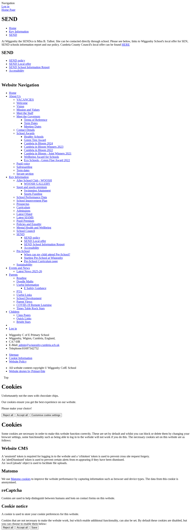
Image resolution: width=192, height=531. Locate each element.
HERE (126, 44)
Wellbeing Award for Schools (41, 156)
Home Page (8, 9)
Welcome (22, 103)
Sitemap (14, 354)
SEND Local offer (20, 63)
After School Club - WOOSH (34, 180)
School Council (25, 230)
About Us (15, 96)
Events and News (19, 268)
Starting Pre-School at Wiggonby (43, 257)
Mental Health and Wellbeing (33, 227)
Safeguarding (24, 167)
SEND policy (17, 60)
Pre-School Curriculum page (41, 261)
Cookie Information (20, 358)
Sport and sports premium (31, 187)
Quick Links (23, 318)
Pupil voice (23, 163)
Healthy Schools (34, 136)
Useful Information (27, 284)
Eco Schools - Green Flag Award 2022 (47, 160)
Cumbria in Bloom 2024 (38, 143)
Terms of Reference (35, 119)
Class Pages (23, 315)
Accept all (22, 415)
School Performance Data (31, 197)
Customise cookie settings (46, 415)
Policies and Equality (28, 224)
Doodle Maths (24, 281)
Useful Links (24, 294)
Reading (21, 278)
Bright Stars (23, 321)
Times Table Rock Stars (30, 308)
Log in (5, 6)
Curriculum (23, 207)
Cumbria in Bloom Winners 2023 (43, 146)
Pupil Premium (25, 220)
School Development (28, 298)
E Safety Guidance (35, 288)
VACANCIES (25, 99)
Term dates (22, 170)
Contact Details (25, 129)
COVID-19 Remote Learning (34, 305)
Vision (20, 106)
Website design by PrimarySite (27, 371)
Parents (13, 274)
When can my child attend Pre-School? (47, 254)
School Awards (25, 133)
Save (34, 527)
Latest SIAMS (25, 217)
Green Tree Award (35, 140)
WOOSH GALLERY (37, 183)
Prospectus (22, 204)
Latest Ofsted (24, 214)
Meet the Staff (24, 113)
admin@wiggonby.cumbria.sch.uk (38, 345)
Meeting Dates (32, 126)
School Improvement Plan (31, 200)
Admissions (23, 210)
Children (14, 311)
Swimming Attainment (37, 190)
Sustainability (24, 264)
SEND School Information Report (29, 67)
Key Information (19, 31)
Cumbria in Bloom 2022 (38, 150)
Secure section (25, 173)
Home (12, 28)
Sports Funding (33, 193)
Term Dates (31, 123)
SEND (13, 34)
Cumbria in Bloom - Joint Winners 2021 (47, 153)
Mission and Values (28, 109)
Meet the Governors (28, 116)
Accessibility (16, 70)
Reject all (8, 415)
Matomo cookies (21, 478)
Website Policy (18, 361)
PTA (19, 291)
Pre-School (23, 251)
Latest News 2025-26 (29, 271)
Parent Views (24, 301)
